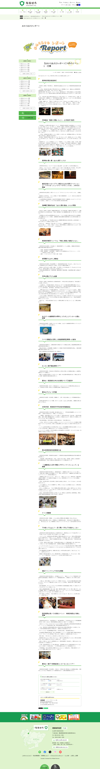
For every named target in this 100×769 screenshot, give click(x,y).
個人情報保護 (36, 755)
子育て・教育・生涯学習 (38, 12)
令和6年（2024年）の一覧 (27, 108)
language (78, 2)
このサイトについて (26, 755)
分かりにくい (59, 685)
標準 (66, 4)
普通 (50, 680)
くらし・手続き (23, 11)
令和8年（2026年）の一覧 (27, 73)
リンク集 (67, 755)
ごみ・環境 (62, 11)
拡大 (70, 4)
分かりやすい (43, 685)
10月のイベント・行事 (25, 84)
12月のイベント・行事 (25, 81)
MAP (65, 728)
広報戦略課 (42, 700)
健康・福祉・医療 (30, 12)
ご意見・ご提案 (74, 755)
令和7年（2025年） (27, 78)
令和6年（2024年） (27, 95)
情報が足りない (60, 680)
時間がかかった (60, 689)
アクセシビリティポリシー (56, 755)
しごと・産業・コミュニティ (69, 12)
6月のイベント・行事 (24, 69)
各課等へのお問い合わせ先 (61, 739)
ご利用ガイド (66, 2)
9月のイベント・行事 (24, 63)
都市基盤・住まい (46, 12)
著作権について (45, 755)
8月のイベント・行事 (24, 65)
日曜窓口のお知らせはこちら (62, 747)
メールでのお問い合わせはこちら (47, 704)
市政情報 (77, 11)
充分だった (43, 680)
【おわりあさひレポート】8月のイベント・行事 (33, 18)
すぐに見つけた (44, 689)
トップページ (26, 16)
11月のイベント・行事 (25, 82)
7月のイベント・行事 (24, 67)
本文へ (61, 2)
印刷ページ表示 (78, 72)
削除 (45, 18)
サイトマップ (73, 2)
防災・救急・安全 (53, 12)
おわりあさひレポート (35, 16)
